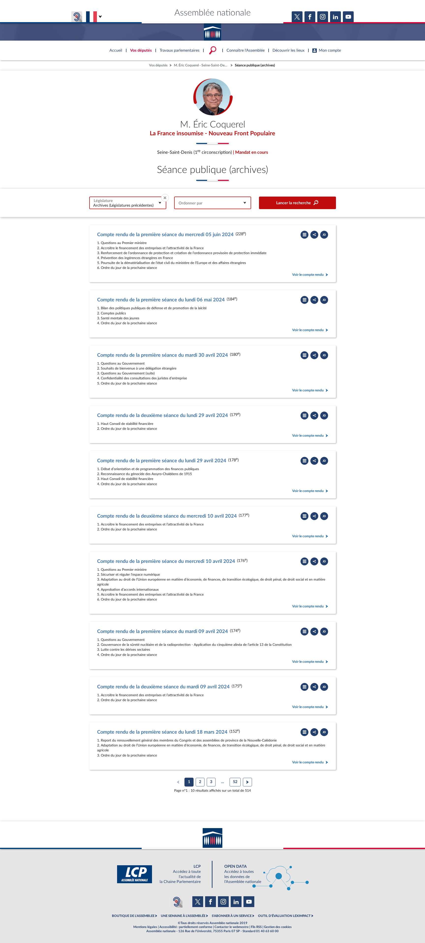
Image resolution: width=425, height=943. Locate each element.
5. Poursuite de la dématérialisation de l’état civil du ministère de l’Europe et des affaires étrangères (171, 263)
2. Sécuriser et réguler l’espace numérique (128, 574)
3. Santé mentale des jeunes (118, 318)
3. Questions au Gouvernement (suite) (126, 373)
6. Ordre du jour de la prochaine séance (127, 268)
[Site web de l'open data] (262, 874)
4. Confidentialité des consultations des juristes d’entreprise (142, 378)
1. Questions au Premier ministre (122, 243)
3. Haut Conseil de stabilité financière (125, 479)
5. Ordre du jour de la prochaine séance (127, 383)
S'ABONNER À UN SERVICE (232, 915)
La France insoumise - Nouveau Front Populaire (212, 134)
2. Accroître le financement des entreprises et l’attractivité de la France (150, 248)
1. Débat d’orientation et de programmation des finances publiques (148, 469)
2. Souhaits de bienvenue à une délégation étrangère (136, 368)
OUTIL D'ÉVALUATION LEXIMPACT (284, 915)
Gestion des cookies (278, 927)
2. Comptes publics (111, 313)
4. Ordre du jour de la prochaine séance (127, 323)
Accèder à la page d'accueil (212, 30)
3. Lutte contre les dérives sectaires (123, 649)
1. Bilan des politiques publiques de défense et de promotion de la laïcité (152, 308)
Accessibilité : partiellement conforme (185, 927)
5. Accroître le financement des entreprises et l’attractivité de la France (150, 594)
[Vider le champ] (165, 198)
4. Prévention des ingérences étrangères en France (135, 258)
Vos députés (158, 65)
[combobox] (127, 203)
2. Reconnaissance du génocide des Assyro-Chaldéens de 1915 (144, 474)
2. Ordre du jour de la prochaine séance (127, 429)
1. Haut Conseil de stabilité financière (125, 424)
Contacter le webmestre (231, 927)
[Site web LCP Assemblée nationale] (163, 874)
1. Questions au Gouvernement (121, 363)
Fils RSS (256, 927)
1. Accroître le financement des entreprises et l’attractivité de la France (150, 524)
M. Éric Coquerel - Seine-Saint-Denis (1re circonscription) (201, 65)
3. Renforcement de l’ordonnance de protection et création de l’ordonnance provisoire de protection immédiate (181, 253)
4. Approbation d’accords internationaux (128, 589)
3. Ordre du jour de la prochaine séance (127, 755)
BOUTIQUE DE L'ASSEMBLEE (133, 915)
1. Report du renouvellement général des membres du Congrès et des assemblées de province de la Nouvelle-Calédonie (187, 740)
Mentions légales (145, 927)
